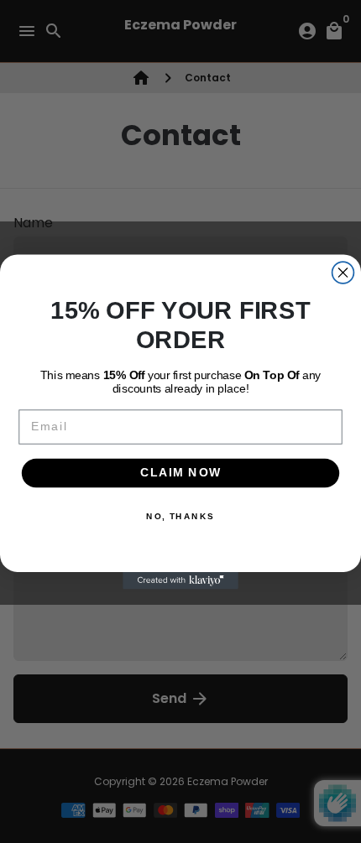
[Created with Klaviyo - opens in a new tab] (180, 580)
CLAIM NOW (180, 472)
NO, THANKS (180, 516)
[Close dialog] (343, 273)
